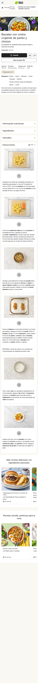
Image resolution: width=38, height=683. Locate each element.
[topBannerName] (19, 13)
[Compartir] (35, 55)
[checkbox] (2, 50)
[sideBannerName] (19, 108)
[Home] (2, 8)
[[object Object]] (30, 55)
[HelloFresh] (19, 2)
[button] (19, 130)
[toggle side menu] (2, 2)
